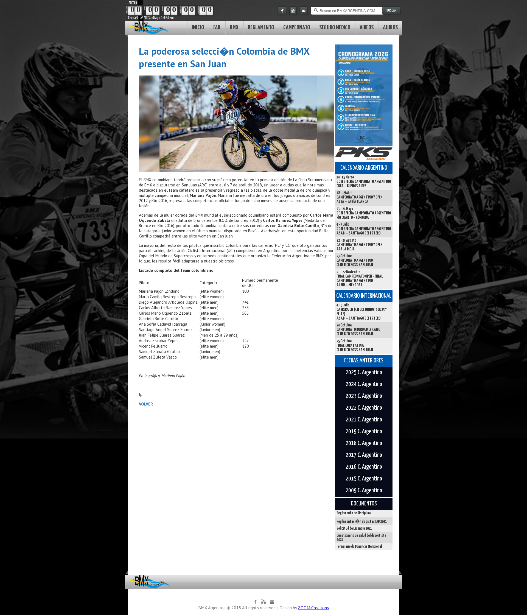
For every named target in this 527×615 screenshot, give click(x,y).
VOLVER (146, 404)
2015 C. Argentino (364, 479)
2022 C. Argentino (364, 408)
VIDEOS (367, 27)
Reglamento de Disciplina (354, 513)
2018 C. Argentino (364, 443)
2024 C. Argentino (364, 384)
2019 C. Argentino (364, 432)
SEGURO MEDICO (334, 27)
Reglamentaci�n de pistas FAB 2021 (362, 522)
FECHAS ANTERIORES (363, 361)
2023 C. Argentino (364, 396)
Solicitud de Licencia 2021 (354, 528)
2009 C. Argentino (364, 491)
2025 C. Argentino (364, 373)
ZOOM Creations (313, 607)
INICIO (198, 27)
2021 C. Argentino (364, 420)
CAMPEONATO (296, 27)
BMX (234, 27)
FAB (216, 27)
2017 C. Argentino (364, 455)
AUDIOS (390, 27)
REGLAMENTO (261, 27)
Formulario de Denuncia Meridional (359, 547)
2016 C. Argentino (364, 467)
